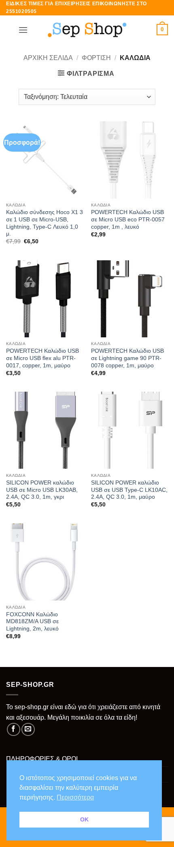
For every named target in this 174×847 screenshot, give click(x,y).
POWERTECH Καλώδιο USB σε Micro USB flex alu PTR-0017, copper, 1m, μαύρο (42, 358)
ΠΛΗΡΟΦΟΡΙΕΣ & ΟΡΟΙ (42, 758)
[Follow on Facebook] (13, 729)
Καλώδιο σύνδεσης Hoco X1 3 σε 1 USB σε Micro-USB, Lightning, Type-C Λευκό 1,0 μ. (44, 223)
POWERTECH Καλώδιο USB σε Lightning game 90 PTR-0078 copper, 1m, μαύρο (127, 358)
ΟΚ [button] (84, 819)
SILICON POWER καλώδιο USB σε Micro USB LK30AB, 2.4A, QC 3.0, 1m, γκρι (42, 490)
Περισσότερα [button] (75, 797)
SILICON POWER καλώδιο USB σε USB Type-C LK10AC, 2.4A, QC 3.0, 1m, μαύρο (129, 490)
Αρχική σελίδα (48, 57)
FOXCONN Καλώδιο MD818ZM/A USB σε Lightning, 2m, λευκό (32, 621)
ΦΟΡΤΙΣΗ (96, 57)
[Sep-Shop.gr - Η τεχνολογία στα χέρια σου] (87, 29)
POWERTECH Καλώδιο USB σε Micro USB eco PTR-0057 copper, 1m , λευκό (128, 219)
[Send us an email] (28, 729)
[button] (23, 30)
